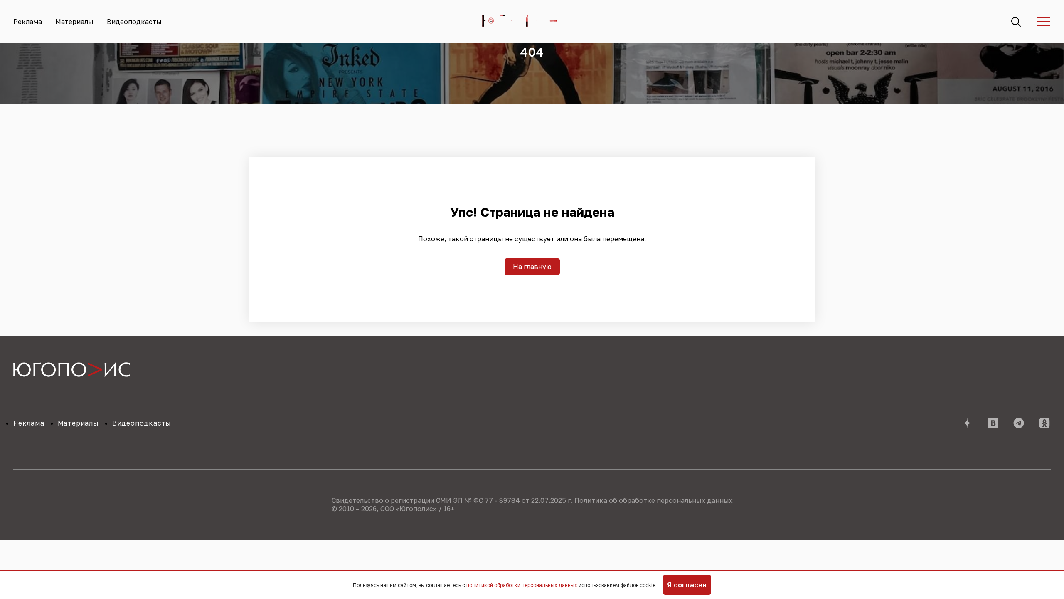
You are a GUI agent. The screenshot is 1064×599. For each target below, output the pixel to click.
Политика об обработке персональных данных (653, 500)
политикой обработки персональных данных (521, 585)
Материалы (74, 21)
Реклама (27, 21)
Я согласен (687, 585)
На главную (532, 266)
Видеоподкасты (134, 21)
